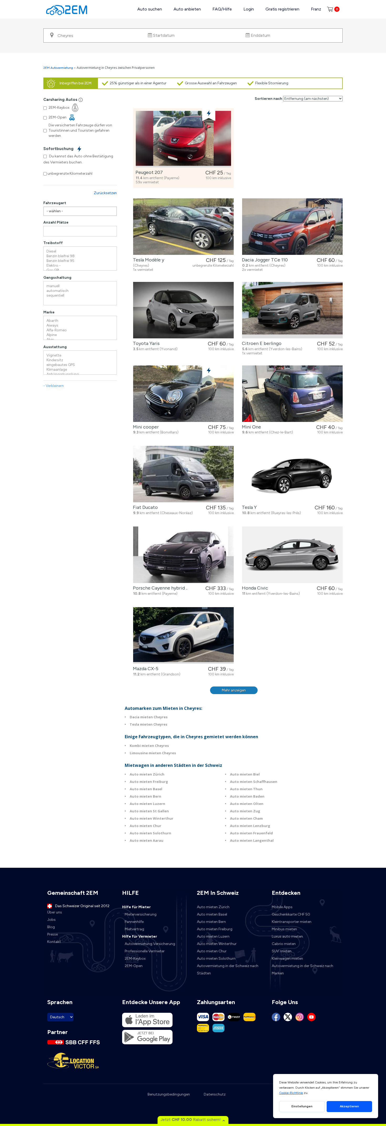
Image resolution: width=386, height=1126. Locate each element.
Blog (51, 927)
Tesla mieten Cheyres (148, 724)
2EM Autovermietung (58, 68)
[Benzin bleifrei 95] (80, 261)
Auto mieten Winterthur (151, 818)
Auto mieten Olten (246, 803)
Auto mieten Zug (245, 811)
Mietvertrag (134, 929)
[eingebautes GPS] (80, 365)
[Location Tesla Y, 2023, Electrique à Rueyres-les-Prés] (292, 474)
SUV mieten (281, 951)
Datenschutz (215, 1094)
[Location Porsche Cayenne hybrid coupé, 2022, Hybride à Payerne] (183, 554)
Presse (52, 934)
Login (248, 9)
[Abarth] (80, 320)
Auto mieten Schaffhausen (253, 781)
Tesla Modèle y (147, 260)
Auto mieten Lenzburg (250, 825)
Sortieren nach (268, 98)
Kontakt (54, 941)
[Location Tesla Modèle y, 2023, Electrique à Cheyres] (183, 226)
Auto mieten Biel (245, 774)
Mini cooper (145, 427)
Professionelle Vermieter (145, 951)
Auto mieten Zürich (147, 774)
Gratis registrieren (282, 9)
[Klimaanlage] (80, 369)
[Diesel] (80, 251)
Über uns (54, 912)
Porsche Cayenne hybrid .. (159, 588)
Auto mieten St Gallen (149, 811)
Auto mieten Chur (145, 825)
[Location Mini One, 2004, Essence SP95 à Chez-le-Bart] (292, 393)
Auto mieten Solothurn (150, 833)
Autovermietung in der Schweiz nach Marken (302, 969)
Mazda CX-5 (144, 669)
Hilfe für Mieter (136, 907)
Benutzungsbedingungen (169, 1094)
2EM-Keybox (135, 958)
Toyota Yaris (145, 343)
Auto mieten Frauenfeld (251, 833)
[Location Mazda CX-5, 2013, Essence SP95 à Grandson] (183, 635)
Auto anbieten (187, 9)
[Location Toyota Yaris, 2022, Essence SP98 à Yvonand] (183, 310)
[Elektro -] (80, 265)
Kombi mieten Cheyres (149, 745)
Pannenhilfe (134, 922)
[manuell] (80, 286)
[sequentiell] (80, 295)
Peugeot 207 (148, 172)
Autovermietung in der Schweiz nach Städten (227, 969)
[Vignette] (80, 355)
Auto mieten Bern (145, 796)
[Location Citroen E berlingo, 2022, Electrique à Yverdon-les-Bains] (292, 310)
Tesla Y (248, 507)
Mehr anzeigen (234, 690)
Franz (316, 9)
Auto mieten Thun (246, 789)
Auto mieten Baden (247, 796)
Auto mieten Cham (246, 818)
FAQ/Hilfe (222, 9)
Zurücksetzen (105, 193)
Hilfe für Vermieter (139, 936)
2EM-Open (134, 966)
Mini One (250, 427)
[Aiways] (80, 325)
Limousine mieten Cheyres (153, 753)
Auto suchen (149, 9)
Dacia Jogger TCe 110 (264, 260)
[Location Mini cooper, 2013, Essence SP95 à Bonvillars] (183, 393)
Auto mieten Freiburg (149, 781)
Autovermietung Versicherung (150, 944)
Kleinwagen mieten (287, 958)
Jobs (51, 919)
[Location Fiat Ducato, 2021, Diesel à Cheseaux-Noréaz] (183, 474)
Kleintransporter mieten (291, 922)
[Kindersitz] (80, 360)
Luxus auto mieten (287, 936)
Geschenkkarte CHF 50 (291, 914)
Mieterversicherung (141, 914)
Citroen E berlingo (260, 343)
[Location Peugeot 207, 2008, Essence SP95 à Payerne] (183, 139)
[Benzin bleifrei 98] (80, 256)
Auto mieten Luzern (147, 803)
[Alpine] (80, 335)
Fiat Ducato (144, 507)
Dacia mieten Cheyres (149, 717)
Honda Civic (254, 588)
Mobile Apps (282, 907)
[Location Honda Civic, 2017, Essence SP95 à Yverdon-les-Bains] (292, 554)
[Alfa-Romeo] (80, 330)
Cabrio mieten (284, 944)
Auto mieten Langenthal (252, 840)
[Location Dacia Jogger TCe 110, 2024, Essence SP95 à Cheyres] (292, 226)
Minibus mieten (284, 929)
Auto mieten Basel (146, 789)
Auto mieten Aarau (146, 840)
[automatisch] (80, 290)
